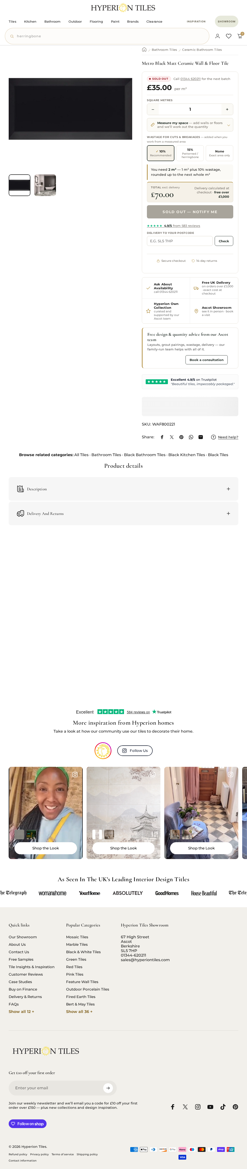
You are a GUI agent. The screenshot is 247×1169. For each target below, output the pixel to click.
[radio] (160, 153)
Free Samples (21, 959)
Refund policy (18, 1154)
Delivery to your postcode (170, 233)
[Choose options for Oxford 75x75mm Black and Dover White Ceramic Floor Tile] (19, 834)
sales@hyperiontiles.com (145, 960)
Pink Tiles (74, 974)
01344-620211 (133, 955)
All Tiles (81, 455)
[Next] (120, 116)
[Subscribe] (108, 1088)
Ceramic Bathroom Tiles (202, 50)
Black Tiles (218, 455)
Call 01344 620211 (165, 359)
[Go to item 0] (19, 185)
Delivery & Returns (25, 996)
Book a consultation (207, 360)
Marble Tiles (77, 944)
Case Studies (20, 981)
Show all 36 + (79, 1011)
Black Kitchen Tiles (186, 455)
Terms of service (63, 1154)
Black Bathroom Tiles (144, 455)
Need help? (228, 437)
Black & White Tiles (83, 952)
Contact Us (19, 952)
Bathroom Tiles (164, 50)
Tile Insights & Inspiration (32, 967)
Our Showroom (23, 937)
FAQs (14, 1004)
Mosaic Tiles (77, 937)
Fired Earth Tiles (81, 996)
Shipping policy (87, 1154)
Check (224, 241)
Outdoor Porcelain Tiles (87, 989)
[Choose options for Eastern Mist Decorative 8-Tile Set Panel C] (97, 834)
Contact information (22, 1160)
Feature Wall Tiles (82, 981)
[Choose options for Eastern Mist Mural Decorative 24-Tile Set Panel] (109, 834)
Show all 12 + (21, 1011)
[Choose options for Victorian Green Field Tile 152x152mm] (31, 834)
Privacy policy (39, 1154)
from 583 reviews (173, 226)
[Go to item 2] (45, 185)
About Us (17, 944)
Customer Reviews (26, 974)
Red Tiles (74, 967)
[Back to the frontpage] (144, 49)
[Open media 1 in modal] (70, 109)
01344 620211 (190, 79)
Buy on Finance (23, 989)
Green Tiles (76, 959)
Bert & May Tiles (80, 1004)
